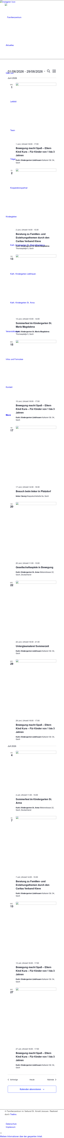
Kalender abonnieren (30, 1089)
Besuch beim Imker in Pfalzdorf (33, 491)
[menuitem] (32, 45)
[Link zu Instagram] (6, 1117)
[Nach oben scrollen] (1, 1133)
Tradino (13, 1114)
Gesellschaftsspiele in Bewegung (34, 567)
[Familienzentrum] (27, 17)
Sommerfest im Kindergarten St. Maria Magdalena (34, 324)
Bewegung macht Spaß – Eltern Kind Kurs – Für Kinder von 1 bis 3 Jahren (35, 151)
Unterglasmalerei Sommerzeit (32, 646)
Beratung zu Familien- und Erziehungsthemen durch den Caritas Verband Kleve (32, 237)
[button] (21, 1136)
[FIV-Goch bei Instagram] (7, 1)
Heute (32, 1079)
